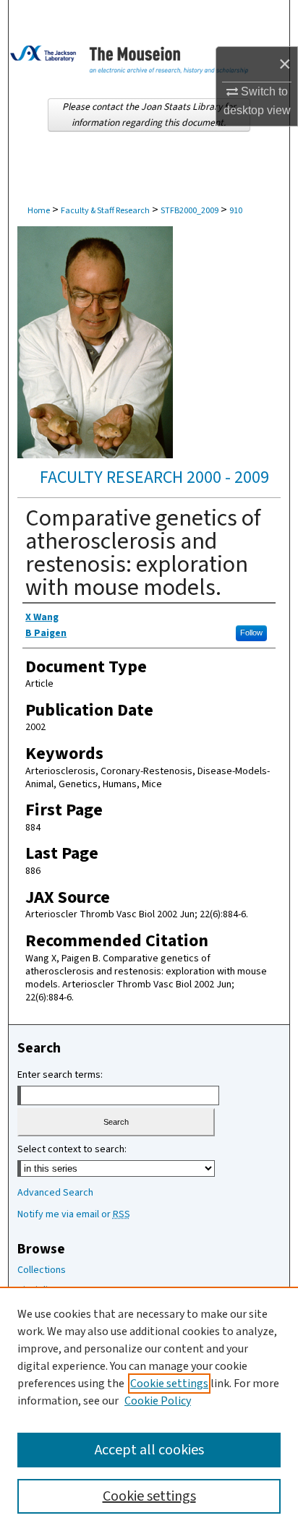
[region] (149, 1409)
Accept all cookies (149, 1450)
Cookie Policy (157, 1401)
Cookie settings (169, 1383)
